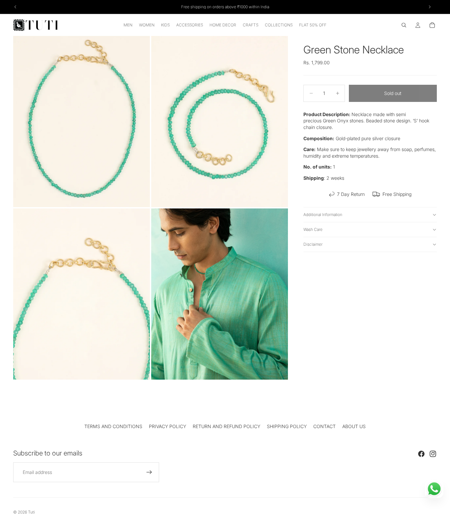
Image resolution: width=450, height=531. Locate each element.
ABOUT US (354, 426)
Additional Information (322, 214)
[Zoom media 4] (219, 294)
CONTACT (324, 426)
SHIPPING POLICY (287, 426)
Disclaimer (313, 244)
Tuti (31, 512)
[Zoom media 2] (219, 121)
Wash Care (313, 229)
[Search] (404, 25)
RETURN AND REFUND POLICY (226, 426)
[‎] (225, 409)
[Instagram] (433, 454)
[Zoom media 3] (81, 294)
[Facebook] (421, 454)
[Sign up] (149, 472)
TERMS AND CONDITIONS (113, 426)
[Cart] (432, 25)
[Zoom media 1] (81, 121)
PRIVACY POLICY (167, 426)
